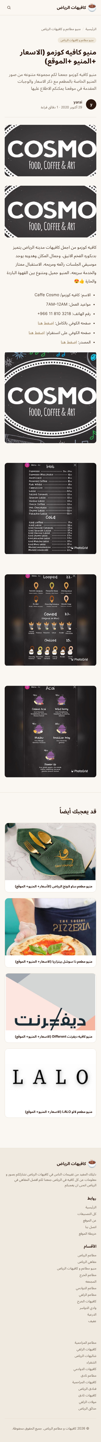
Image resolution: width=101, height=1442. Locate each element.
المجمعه (90, 1281)
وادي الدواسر (88, 1308)
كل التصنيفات (87, 1214)
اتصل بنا (90, 1227)
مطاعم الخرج (88, 1275)
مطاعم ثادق (88, 1375)
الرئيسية (90, 29)
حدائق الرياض (87, 1408)
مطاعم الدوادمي (86, 1288)
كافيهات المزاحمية (84, 1382)
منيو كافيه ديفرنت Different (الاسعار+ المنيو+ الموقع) (53, 1036)
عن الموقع (89, 1220)
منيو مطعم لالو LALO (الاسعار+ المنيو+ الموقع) (58, 1112)
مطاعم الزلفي (87, 1294)
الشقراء (91, 1362)
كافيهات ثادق (87, 1395)
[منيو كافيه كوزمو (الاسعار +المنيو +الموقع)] (50, 211)
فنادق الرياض (87, 1389)
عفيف (92, 1321)
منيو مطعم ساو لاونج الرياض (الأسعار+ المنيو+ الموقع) (53, 886)
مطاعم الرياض (87, 1255)
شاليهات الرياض (85, 1356)
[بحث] (9, 7)
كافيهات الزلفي (86, 1349)
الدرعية (91, 1314)
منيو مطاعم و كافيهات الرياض (61, 29)
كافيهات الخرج (86, 1301)
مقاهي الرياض (87, 1262)
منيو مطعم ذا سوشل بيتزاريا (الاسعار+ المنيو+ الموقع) (53, 961)
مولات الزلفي (87, 1402)
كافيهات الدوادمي (85, 1369)
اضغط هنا (46, 323)
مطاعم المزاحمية (85, 1342)
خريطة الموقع (87, 1233)
